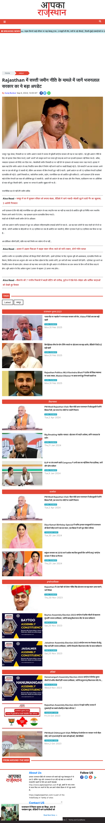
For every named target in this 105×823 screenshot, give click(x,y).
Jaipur (21, 73)
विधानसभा (52, 401)
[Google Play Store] (95, 777)
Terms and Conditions (76, 820)
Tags (6, 295)
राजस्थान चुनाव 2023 (52, 311)
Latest (7, 302)
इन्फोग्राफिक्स (52, 581)
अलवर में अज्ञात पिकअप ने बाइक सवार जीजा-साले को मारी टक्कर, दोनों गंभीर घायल (51, 249)
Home (7, 73)
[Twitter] (86, 777)
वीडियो (52, 672)
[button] (5, 22)
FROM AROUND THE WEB (16, 760)
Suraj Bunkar (10, 93)
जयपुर (18, 302)
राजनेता (52, 491)
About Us (35, 772)
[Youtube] (90, 777)
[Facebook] (82, 777)
